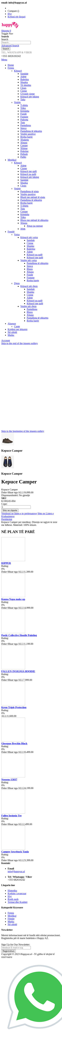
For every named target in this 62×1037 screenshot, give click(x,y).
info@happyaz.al (16, 871)
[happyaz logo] (10, 27)
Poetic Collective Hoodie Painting (19, 635)
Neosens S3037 (9, 779)
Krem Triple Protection (13, 707)
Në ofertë (12, 924)
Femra (11, 913)
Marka (11, 921)
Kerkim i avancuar (17, 893)
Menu (4, 59)
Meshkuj (12, 915)
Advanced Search (10, 45)
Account (5, 340)
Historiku (12, 890)
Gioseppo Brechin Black (14, 743)
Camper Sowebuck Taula (15, 851)
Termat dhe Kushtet (17, 902)
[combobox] (16, 42)
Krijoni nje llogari (16, 16)
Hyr (10, 13)
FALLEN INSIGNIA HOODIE (18, 671)
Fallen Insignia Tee (11, 815)
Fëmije (11, 918)
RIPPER (6, 563)
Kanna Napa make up (13, 599)
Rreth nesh (13, 899)
